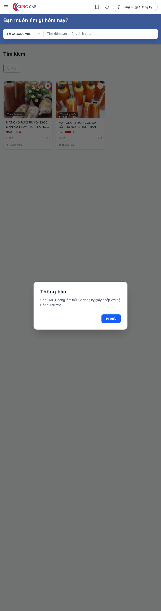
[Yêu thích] (97, 7)
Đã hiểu (111, 318)
